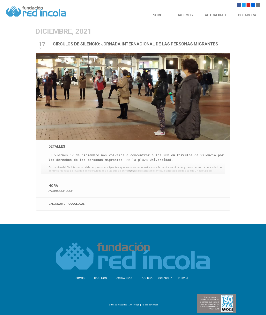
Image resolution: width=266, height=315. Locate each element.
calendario (56, 203)
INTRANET (184, 278)
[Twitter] (244, 5)
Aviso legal (134, 305)
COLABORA (247, 15)
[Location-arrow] (258, 5)
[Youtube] (248, 5)
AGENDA (147, 278)
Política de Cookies (150, 305)
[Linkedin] (141, 296)
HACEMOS (185, 15)
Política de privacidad (117, 305)
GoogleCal (76, 203)
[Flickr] (253, 5)
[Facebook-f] (122, 296)
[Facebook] (239, 5)
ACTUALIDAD (215, 15)
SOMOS (159, 15)
